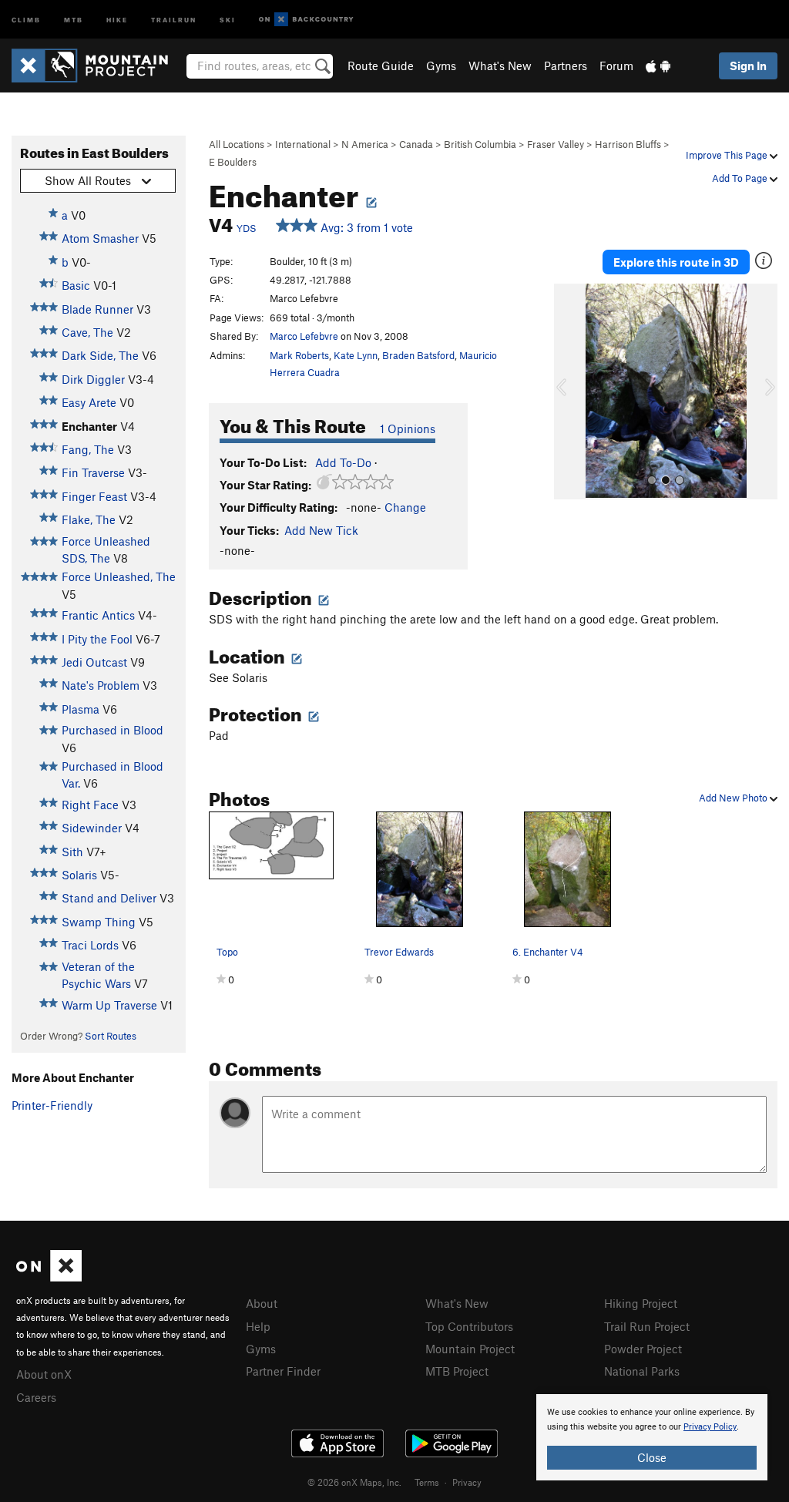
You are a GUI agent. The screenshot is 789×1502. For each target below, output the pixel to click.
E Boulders (233, 162)
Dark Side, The (100, 355)
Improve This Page (728, 155)
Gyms (441, 65)
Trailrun (173, 19)
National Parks (642, 1371)
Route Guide (380, 65)
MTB (73, 19)
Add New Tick (321, 530)
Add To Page (741, 178)
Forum (616, 65)
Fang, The (88, 449)
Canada (416, 144)
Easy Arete (89, 402)
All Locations (236, 144)
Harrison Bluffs (628, 144)
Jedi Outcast (94, 662)
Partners (565, 65)
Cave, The (87, 332)
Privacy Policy (710, 1427)
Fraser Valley (555, 144)
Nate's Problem (100, 685)
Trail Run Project (647, 1326)
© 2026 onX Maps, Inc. (354, 1482)
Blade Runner (97, 309)
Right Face (90, 804)
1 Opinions (407, 428)
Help (258, 1326)
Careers (36, 1397)
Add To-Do (343, 462)
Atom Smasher (100, 238)
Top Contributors (469, 1326)
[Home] (97, 65)
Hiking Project (640, 1303)
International (303, 144)
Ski (228, 19)
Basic (76, 285)
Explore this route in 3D (676, 262)
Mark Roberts (299, 355)
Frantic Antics (98, 615)
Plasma (80, 709)
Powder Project (643, 1349)
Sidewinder (92, 828)
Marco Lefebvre (304, 336)
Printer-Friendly (52, 1105)
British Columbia (480, 144)
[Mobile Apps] (658, 65)
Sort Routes (110, 1036)
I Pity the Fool (97, 639)
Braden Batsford (418, 355)
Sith (72, 852)
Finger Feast (94, 496)
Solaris (79, 875)
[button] (569, 391)
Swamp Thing (99, 922)
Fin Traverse (93, 472)
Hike (117, 19)
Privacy (467, 1482)
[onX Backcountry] (306, 19)
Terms (427, 1482)
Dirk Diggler (93, 379)
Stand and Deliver (109, 898)
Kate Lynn (356, 355)
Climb (26, 19)
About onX (44, 1374)
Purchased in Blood (112, 730)
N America (364, 144)
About (261, 1303)
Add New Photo (734, 797)
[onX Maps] (49, 1277)
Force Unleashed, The (119, 576)
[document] (652, 1437)
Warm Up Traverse (109, 1005)
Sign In (748, 65)
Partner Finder (283, 1371)
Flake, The (89, 519)
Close (651, 1457)
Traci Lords (90, 945)
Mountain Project (470, 1349)
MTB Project (457, 1371)
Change (405, 507)
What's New (500, 65)
